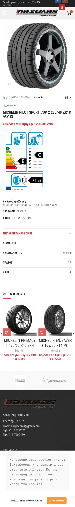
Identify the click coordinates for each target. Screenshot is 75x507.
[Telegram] (29, 218)
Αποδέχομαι (56, 500)
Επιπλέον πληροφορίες (17, 233)
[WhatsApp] (24, 218)
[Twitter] (19, 218)
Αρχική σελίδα (10, 97)
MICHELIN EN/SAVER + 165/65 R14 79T (55, 343)
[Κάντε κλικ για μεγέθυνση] (9, 84)
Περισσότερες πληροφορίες (25, 500)
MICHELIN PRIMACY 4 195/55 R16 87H (19, 343)
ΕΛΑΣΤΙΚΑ (26, 97)
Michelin (38, 97)
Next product (70, 97)
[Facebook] (14, 218)
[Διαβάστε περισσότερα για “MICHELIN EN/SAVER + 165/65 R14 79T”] (42, 332)
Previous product (62, 97)
